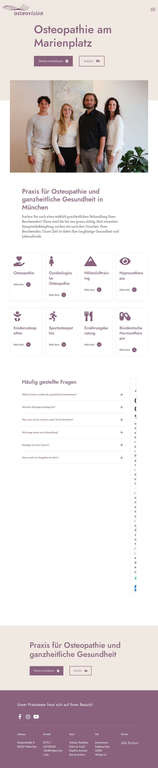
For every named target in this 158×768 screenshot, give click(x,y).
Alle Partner (129, 743)
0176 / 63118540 (49, 744)
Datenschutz (102, 746)
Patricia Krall (77, 746)
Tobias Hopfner (78, 742)
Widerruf (100, 755)
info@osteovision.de (53, 752)
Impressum (101, 742)
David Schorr (77, 755)
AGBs (98, 750)
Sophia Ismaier (78, 750)
